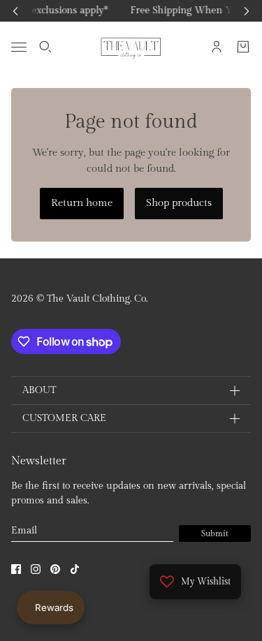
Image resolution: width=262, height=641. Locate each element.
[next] (246, 11)
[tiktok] (74, 569)
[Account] (216, 46)
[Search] (45, 46)
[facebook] (16, 569)
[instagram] (35, 569)
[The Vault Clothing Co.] (131, 47)
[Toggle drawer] (19, 46)
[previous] (15, 11)
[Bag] (243, 46)
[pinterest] (55, 569)
